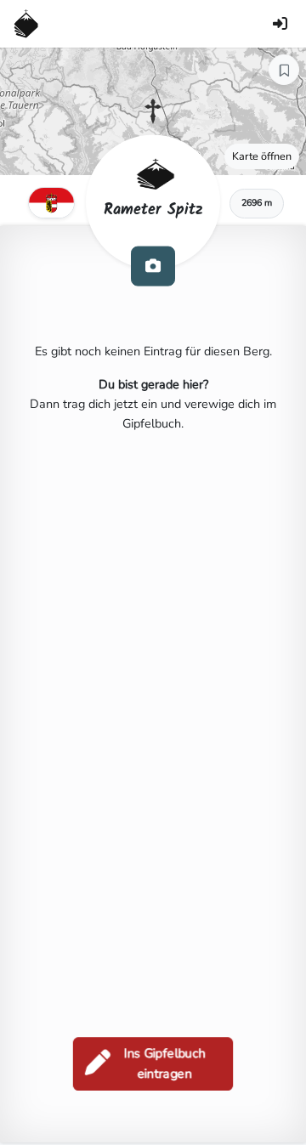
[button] (153, 111)
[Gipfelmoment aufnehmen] (153, 266)
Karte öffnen (262, 156)
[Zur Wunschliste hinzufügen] (284, 69)
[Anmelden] (280, 24)
